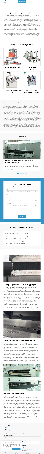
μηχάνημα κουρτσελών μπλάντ (11, 236)
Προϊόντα (16, 453)
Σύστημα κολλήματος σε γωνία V (12, 91)
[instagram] (23, 447)
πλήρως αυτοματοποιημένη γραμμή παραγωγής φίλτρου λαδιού (18, 241)
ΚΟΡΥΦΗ (38, 453)
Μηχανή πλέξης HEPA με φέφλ (12, 68)
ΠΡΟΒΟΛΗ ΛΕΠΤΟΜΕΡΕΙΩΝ (12, 56)
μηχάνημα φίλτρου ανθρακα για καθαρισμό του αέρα (15, 238)
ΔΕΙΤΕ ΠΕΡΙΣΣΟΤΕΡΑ (9, 169)
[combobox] (8, 205)
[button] (18, 173)
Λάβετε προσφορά (22, 1)
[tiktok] (26, 447)
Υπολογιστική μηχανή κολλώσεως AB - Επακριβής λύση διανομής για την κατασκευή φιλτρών (32, 91)
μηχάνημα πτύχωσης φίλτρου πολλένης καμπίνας (15, 243)
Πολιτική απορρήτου (24, 450)
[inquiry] (42, 222)
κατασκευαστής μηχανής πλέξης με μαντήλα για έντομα (16, 233)
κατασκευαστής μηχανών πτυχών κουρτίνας (28, 236)
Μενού (5, 453)
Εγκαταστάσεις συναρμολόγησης (31, 68)
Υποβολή (22, 216)
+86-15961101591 (8, 427)
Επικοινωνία (27, 453)
